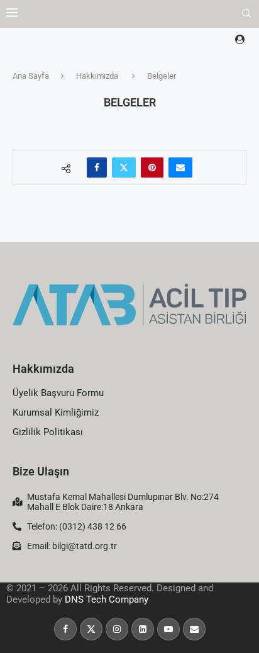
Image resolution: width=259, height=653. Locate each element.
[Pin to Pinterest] (152, 167)
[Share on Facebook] (97, 167)
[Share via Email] (180, 167)
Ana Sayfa (31, 76)
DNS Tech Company (106, 599)
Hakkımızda (97, 76)
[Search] (246, 14)
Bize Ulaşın (41, 471)
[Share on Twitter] (124, 167)
